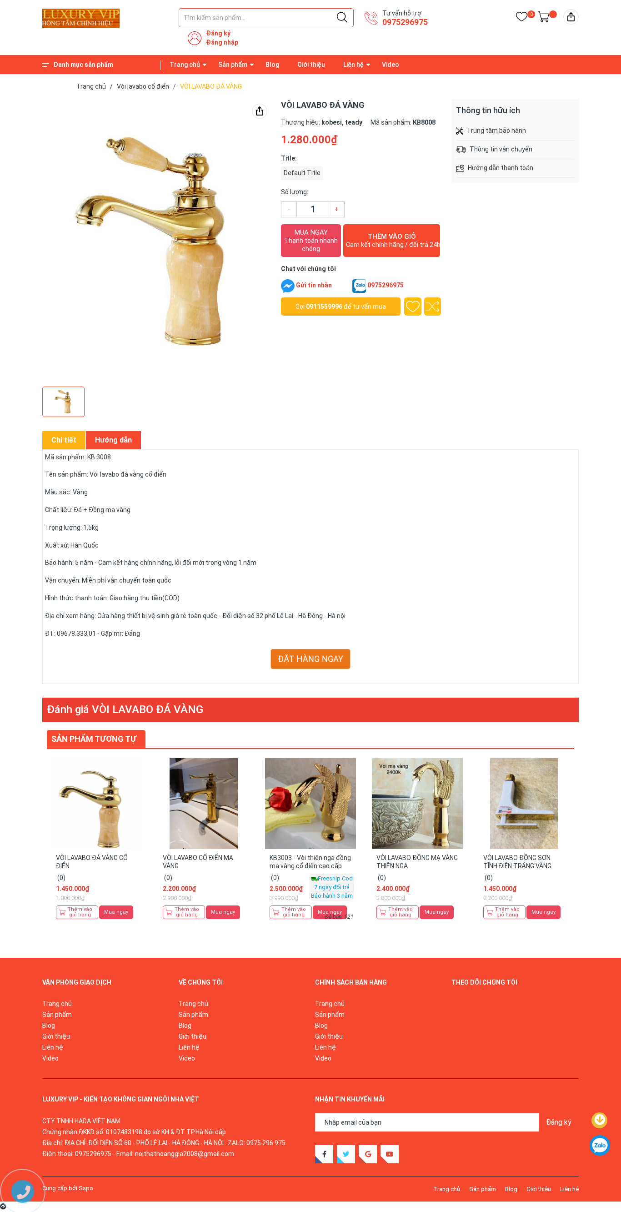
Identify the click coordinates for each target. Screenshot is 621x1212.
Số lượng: (294, 192)
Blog (272, 64)
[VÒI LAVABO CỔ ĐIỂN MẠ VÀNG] (203, 803)
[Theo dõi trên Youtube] (390, 1154)
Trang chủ (185, 64)
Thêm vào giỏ (393, 240)
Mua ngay (311, 240)
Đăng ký (218, 33)
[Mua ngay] (135, 819)
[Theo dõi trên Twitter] (346, 1154)
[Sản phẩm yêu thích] (521, 18)
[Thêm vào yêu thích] (412, 306)
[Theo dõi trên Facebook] (324, 1154)
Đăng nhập (222, 42)
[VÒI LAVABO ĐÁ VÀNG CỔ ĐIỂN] (96, 803)
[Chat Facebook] (288, 286)
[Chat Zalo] (359, 286)
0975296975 (405, 22)
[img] (571, 17)
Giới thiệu (311, 64)
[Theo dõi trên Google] (368, 1154)
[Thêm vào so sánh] (432, 306)
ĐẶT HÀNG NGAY (311, 659)
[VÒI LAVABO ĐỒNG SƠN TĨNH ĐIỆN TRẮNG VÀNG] (524, 803)
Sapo (86, 1188)
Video (390, 64)
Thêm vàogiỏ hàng (80, 912)
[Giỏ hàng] (543, 18)
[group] (157, 240)
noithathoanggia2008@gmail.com (184, 1153)
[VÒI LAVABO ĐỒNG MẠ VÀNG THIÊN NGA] (417, 803)
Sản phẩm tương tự (93, 739)
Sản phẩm (232, 64)
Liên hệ (353, 64)
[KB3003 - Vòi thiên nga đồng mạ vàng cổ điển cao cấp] (310, 803)
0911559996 (324, 306)
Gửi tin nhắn (314, 285)
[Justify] (342, 18)
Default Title (302, 172)
